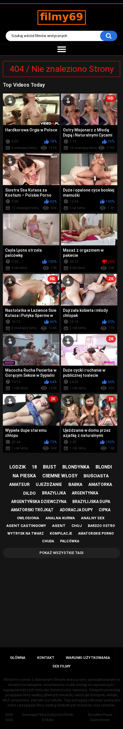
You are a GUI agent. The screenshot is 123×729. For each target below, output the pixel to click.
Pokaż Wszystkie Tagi (61, 553)
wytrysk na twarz (25, 533)
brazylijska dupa (91, 501)
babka (75, 484)
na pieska (24, 475)
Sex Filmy (61, 666)
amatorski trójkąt (32, 510)
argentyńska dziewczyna (38, 501)
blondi (104, 467)
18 (34, 467)
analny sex (92, 518)
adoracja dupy (76, 510)
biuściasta (96, 475)
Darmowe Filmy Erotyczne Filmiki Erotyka (48, 717)
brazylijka (54, 493)
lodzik (17, 467)
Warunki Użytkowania (88, 657)
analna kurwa (60, 518)
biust (49, 467)
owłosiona (28, 518)
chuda (48, 541)
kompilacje (61, 533)
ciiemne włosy (60, 475)
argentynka (85, 493)
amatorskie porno (96, 533)
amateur (19, 484)
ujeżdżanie (49, 484)
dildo (29, 493)
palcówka (69, 541)
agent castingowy (26, 526)
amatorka (100, 484)
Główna (17, 657)
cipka (104, 510)
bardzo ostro (101, 526)
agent (59, 526)
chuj (77, 526)
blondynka (76, 467)
